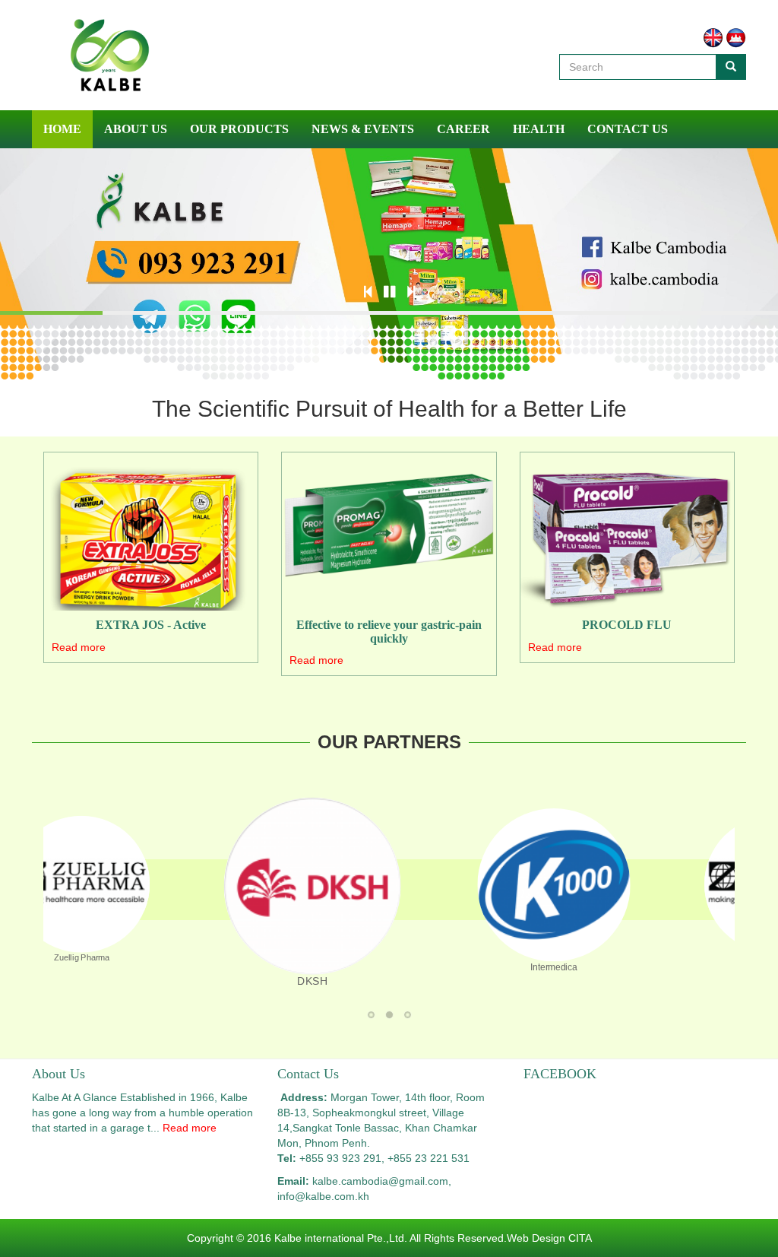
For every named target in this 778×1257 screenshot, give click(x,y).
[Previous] (367, 292)
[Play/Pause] (389, 292)
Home (62, 128)
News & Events (363, 128)
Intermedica (411, 1016)
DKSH (393, 1016)
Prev (262, 891)
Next (515, 891)
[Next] (411, 292)
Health (539, 128)
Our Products (239, 128)
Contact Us (627, 128)
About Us (135, 128)
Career (463, 128)
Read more (79, 647)
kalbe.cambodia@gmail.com (380, 1181)
